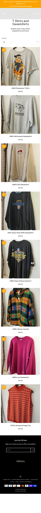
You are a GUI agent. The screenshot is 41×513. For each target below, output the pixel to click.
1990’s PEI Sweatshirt (20, 185)
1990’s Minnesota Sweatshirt (20, 136)
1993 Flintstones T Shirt (20, 88)
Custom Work (34, 479)
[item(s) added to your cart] (37, 13)
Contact (12, 481)
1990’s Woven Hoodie (20, 329)
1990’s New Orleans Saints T (20, 281)
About (17, 481)
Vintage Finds (6, 479)
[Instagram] (20, 476)
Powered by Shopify (20, 491)
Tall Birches (23, 489)
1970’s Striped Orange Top (20, 425)
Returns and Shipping (25, 481)
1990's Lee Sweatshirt (20, 377)
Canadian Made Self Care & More (20, 479)
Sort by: (4, 38)
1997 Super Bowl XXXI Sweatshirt (20, 233)
